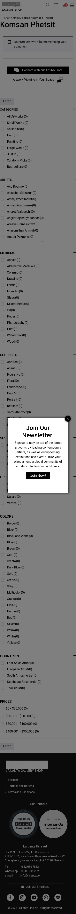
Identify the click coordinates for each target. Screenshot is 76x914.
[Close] (68, 419)
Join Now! (38, 475)
